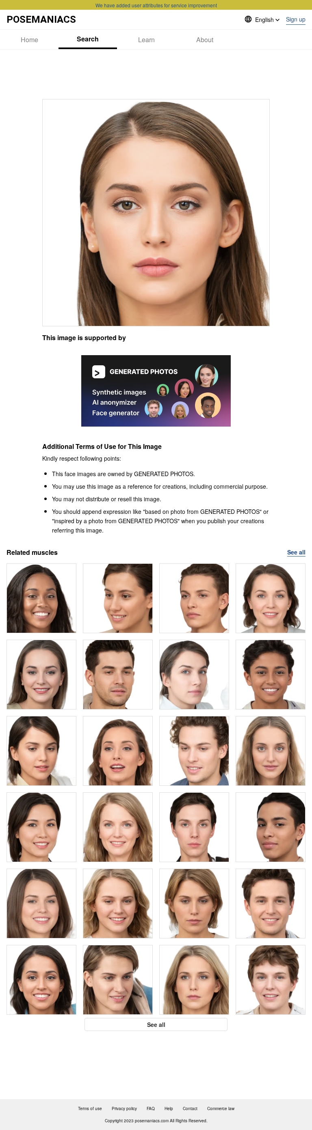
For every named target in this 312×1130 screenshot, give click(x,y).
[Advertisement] (156, 74)
